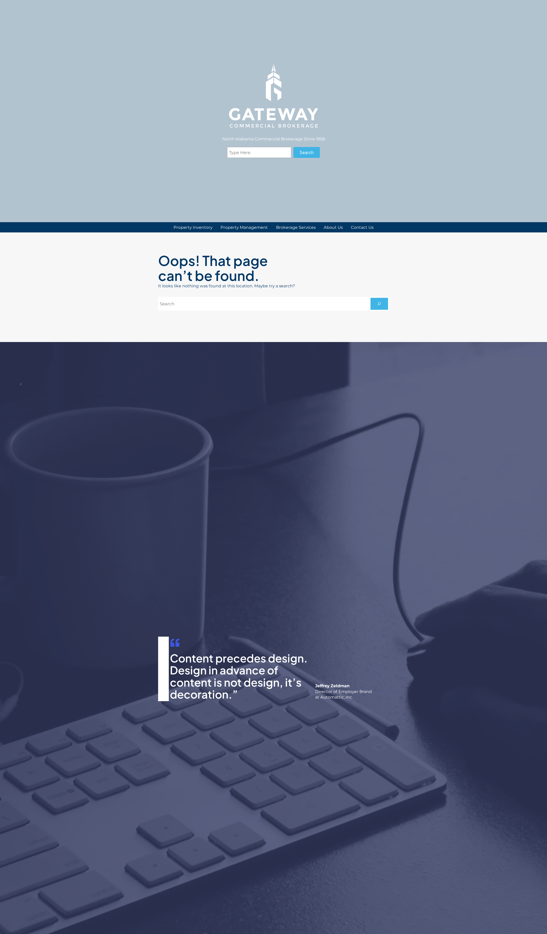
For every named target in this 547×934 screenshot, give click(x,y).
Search (307, 152)
